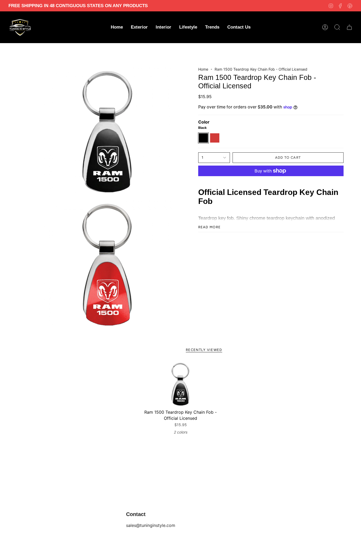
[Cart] (349, 27)
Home (203, 69)
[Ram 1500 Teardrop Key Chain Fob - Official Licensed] (180, 384)
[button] (139, 27)
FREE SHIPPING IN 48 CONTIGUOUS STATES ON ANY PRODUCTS (78, 5)
